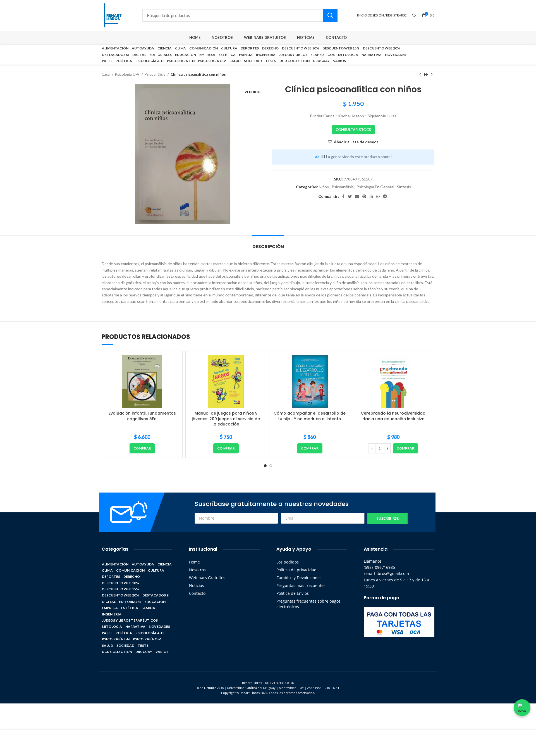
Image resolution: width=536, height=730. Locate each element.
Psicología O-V (127, 74)
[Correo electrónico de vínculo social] (357, 196)
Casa (106, 74)
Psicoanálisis (155, 74)
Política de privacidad (296, 569)
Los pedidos (287, 562)
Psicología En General (375, 186)
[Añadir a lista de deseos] (174, 364)
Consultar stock (353, 129)
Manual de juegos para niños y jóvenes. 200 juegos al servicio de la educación (226, 418)
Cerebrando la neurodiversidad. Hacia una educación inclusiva (393, 416)
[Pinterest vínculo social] (364, 196)
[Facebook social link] (343, 196)
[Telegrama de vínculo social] (385, 196)
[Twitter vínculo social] (349, 196)
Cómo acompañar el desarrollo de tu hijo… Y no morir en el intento (310, 416)
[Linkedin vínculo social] (371, 196)
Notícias (196, 585)
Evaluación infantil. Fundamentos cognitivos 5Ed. (142, 416)
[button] (142, 448)
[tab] (268, 243)
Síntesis (404, 186)
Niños (324, 186)
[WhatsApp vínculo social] (378, 196)
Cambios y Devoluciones (299, 577)
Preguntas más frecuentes (301, 585)
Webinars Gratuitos (207, 577)
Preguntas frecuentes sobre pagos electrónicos (308, 603)
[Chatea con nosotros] (522, 707)
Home (194, 562)
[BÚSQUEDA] (330, 15)
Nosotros (197, 569)
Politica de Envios (292, 593)
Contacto (197, 593)
